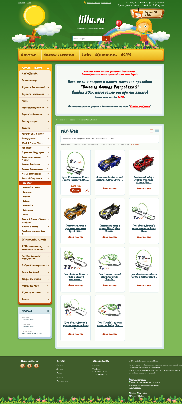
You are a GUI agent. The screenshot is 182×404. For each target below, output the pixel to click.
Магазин (21, 3)
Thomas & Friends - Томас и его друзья (34, 220)
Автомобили (28, 205)
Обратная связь (106, 55)
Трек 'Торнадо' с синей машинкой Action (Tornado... (109, 276)
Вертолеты (28, 210)
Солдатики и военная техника (31, 158)
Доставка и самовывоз (59, 55)
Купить (75, 190)
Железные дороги (30, 226)
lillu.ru (91, 22)
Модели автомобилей (31, 173)
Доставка (59, 369)
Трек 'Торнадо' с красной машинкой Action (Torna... (110, 324)
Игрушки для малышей (33, 87)
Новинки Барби (28, 319)
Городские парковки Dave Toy (33, 232)
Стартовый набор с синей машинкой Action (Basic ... (109, 178)
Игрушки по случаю (31, 292)
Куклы (25, 100)
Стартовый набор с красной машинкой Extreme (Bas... (144, 179)
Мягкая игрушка (30, 285)
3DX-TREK (27, 183)
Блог (29, 3)
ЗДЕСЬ (121, 97)
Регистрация (106, 3)
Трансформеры (28, 138)
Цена (84, 144)
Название (77, 144)
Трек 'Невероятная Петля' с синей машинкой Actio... (75, 178)
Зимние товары (30, 80)
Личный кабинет (93, 3)
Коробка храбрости (140, 106)
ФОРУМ (126, 55)
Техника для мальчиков (32, 169)
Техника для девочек (31, 164)
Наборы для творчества (34, 265)
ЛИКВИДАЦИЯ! (30, 73)
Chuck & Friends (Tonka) (32, 143)
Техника (26, 128)
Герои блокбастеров (32, 114)
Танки (25, 214)
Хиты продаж (93, 144)
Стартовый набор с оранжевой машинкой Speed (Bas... (75, 228)
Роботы (26, 201)
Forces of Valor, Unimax (32, 178)
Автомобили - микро (31, 187)
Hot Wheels (26, 147)
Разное (25, 299)
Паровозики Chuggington (33, 152)
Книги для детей (30, 272)
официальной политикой (150, 368)
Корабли (26, 196)
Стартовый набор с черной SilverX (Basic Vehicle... (109, 228)
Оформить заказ (62, 381)
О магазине (28, 55)
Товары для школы (31, 279)
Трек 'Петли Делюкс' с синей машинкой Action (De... (143, 228)
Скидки (86, 55)
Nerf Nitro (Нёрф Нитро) (33, 133)
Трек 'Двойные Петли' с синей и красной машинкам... (75, 276)
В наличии (135, 144)
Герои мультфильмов (33, 107)
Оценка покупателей (107, 144)
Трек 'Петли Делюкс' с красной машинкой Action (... (75, 325)
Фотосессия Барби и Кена (32, 333)
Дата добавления (123, 144)
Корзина (59, 377)
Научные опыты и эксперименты (31, 257)
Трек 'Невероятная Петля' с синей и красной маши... (143, 275)
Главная (62, 120)
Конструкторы (29, 121)
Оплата (59, 373)
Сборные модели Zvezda (34, 239)
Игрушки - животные (33, 94)
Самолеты (27, 192)
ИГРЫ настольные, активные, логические (33, 248)
